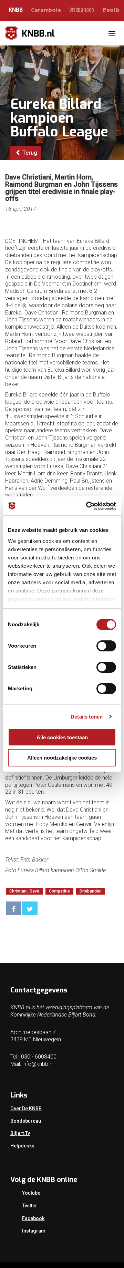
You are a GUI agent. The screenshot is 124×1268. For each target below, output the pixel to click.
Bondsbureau (25, 1121)
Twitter (29, 1205)
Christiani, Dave (24, 891)
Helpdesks (22, 1145)
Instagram (33, 1231)
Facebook (33, 1218)
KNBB (16, 9)
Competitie (59, 891)
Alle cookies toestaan (62, 737)
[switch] (106, 645)
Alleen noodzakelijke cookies (62, 758)
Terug (29, 153)
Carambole (46, 10)
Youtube (31, 1193)
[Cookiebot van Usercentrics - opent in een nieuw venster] (87, 506)
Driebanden (81, 10)
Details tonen (87, 717)
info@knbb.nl (37, 1064)
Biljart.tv (20, 1133)
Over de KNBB (26, 1108)
